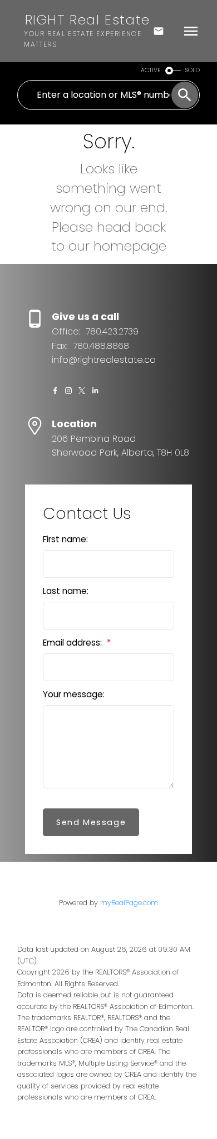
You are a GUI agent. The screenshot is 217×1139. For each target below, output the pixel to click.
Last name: (65, 591)
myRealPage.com (129, 902)
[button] (55, 390)
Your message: (74, 694)
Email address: (73, 642)
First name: (65, 539)
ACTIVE (151, 70)
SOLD (192, 70)
